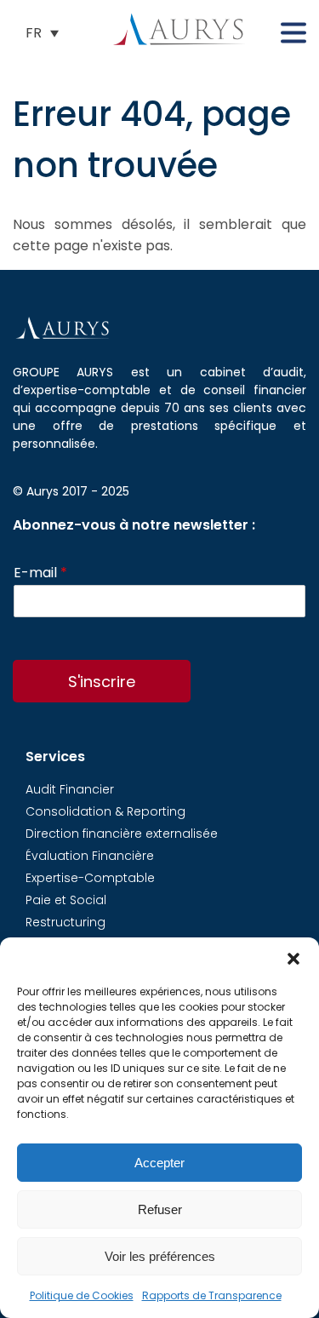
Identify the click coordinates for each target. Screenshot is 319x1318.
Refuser (160, 1209)
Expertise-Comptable (90, 877)
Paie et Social (66, 899)
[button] (293, 958)
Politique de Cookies (82, 1295)
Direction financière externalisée (122, 833)
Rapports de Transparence (212, 1295)
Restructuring (65, 922)
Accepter (159, 1162)
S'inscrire (101, 681)
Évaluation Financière (90, 855)
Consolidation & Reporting (105, 811)
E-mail (40, 573)
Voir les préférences (160, 1256)
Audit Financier (70, 789)
